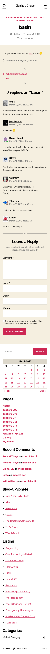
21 (25, 382)
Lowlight (38, 17)
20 (18, 382)
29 (31, 386)
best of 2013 (10, 425)
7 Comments (27, 38)
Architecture (14, 17)
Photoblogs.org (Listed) (18, 604)
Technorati (11, 622)
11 (6, 378)
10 (44, 374)
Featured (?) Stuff (13, 433)
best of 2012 (10, 421)
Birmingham (21, 60)
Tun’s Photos (12, 527)
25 (6, 386)
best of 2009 (10, 409)
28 (25, 386)
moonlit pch (29, 462)
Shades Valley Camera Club (20, 616)
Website (6, 308)
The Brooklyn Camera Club (19, 520)
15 (31, 378)
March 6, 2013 (33, 34)
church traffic (30, 456)
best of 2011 (10, 417)
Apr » (43, 390)
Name (6, 283)
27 (18, 386)
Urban (30, 21)
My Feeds (8, 441)
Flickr (8, 573)
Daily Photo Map (14, 560)
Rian (18, 34)
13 (18, 378)
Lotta (6, 475)
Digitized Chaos (25, 5)
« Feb (7, 390)
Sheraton (32, 60)
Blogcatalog (11, 548)
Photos (20, 21)
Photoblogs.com (14, 597)
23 (37, 382)
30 (37, 386)
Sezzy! (9, 514)
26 (12, 386)
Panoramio (11, 585)
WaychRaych (12, 533)
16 (38, 378)
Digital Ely (8, 468)
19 (12, 382)
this (31, 53)
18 (6, 382)
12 (12, 378)
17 (44, 378)
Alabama (10, 60)
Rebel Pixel (11, 508)
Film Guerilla (11, 566)
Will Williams (10, 481)
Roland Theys (11, 456)
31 (44, 386)
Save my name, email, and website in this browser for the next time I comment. (23, 322)
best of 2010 (10, 413)
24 (44, 382)
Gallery (7, 437)
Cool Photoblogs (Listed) (19, 554)
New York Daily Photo (17, 496)
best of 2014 (10, 429)
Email (6, 296)
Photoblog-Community (17, 591)
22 (31, 382)
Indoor (28, 17)
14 (25, 378)
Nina (7, 502)
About (6, 406)
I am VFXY (11, 579)
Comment (8, 258)
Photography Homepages (19, 610)
